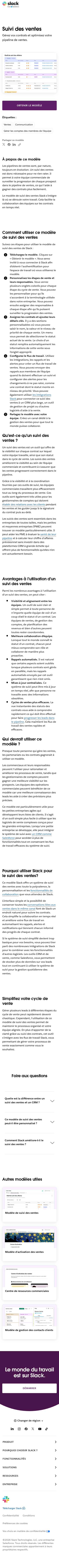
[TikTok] (46, 1429)
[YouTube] (39, 1429)
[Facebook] (9, 144)
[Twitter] (3, 144)
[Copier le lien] (19, 144)
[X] (32, 1429)
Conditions (29, 1515)
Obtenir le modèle (29, 105)
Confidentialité (11, 1515)
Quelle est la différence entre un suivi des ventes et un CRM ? (25, 1100)
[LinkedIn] (14, 144)
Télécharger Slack (12, 1508)
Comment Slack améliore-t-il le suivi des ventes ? (24, 1142)
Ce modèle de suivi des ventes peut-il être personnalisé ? (23, 1121)
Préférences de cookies (15, 1523)
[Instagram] (19, 1429)
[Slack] (10, 4)
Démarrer (29, 1388)
